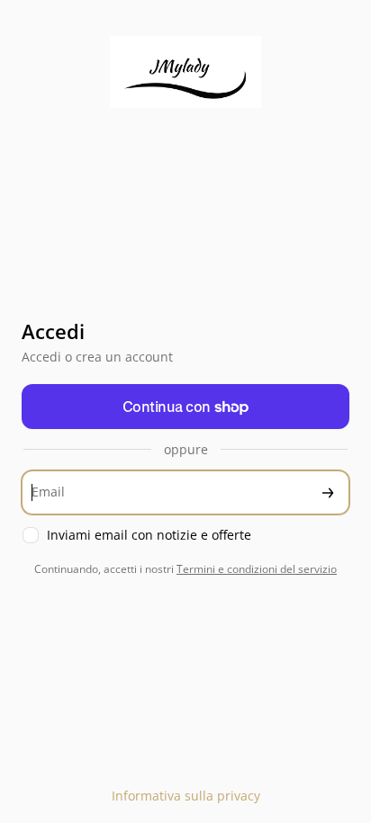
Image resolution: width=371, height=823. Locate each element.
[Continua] (327, 492)
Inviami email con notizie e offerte (149, 535)
